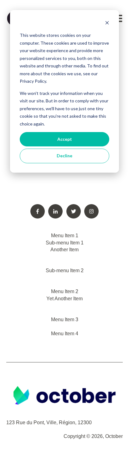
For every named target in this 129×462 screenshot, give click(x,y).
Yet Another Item (64, 298)
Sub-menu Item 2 (65, 270)
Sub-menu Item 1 (65, 242)
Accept (64, 139)
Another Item (64, 249)
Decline (64, 155)
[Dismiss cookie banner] (107, 23)
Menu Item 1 (64, 235)
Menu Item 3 (64, 319)
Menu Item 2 (64, 291)
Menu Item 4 (64, 333)
